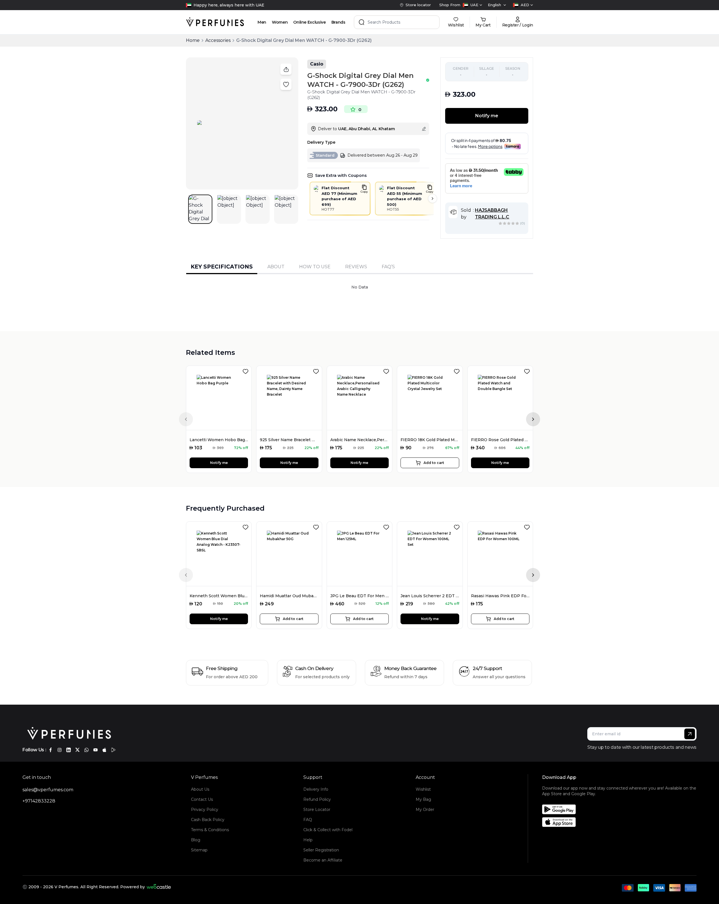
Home (193, 40)
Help (308, 839)
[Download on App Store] (621, 822)
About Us (200, 789)
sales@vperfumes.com (47, 789)
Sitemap (199, 850)
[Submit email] (689, 734)
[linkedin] (68, 750)
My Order (425, 809)
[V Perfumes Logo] (215, 22)
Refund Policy (317, 799)
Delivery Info (315, 789)
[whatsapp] (86, 750)
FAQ (307, 819)
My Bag (423, 799)
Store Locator (316, 809)
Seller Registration (321, 850)
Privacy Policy (204, 809)
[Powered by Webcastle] (159, 887)
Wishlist (423, 789)
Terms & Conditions (210, 829)
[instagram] (59, 750)
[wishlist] (246, 370)
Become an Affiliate (322, 860)
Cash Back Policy (207, 819)
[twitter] (77, 750)
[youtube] (95, 750)
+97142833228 (38, 801)
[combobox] (472, 5)
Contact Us (202, 799)
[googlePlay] (113, 750)
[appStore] (104, 750)
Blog (195, 839)
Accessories (218, 40)
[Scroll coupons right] (432, 198)
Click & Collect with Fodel (327, 829)
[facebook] (50, 750)
